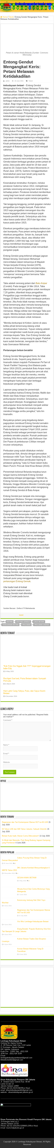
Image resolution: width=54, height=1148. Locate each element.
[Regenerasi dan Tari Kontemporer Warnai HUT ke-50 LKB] (9, 913)
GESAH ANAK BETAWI (26, 878)
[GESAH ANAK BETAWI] (9, 881)
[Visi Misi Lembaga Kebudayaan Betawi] (9, 921)
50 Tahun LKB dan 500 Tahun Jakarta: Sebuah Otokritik (24, 829)
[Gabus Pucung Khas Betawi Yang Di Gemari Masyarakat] (9, 858)
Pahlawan (26, 625)
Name (6, 745)
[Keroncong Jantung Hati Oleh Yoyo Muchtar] (9, 900)
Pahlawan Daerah (41, 625)
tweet (21, 615)
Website (6, 762)
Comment (7, 720)
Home (4, 17)
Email (6, 754)
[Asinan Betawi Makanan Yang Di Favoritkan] (9, 952)
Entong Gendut (23, 621)
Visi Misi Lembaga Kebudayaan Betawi (32, 921)
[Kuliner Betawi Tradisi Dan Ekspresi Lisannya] (9, 939)
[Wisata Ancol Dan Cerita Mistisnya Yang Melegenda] (9, 892)
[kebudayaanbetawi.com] (27, 6)
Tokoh (11, 17)
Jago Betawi (39, 621)
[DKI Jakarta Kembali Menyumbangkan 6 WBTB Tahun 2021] (9, 868)
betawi (10, 621)
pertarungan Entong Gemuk (16, 581)
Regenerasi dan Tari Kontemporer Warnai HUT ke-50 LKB (25, 822)
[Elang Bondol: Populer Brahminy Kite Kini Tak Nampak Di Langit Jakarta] (9, 929)
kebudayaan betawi (11, 625)
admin (8, 81)
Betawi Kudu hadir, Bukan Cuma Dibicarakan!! (20, 836)
